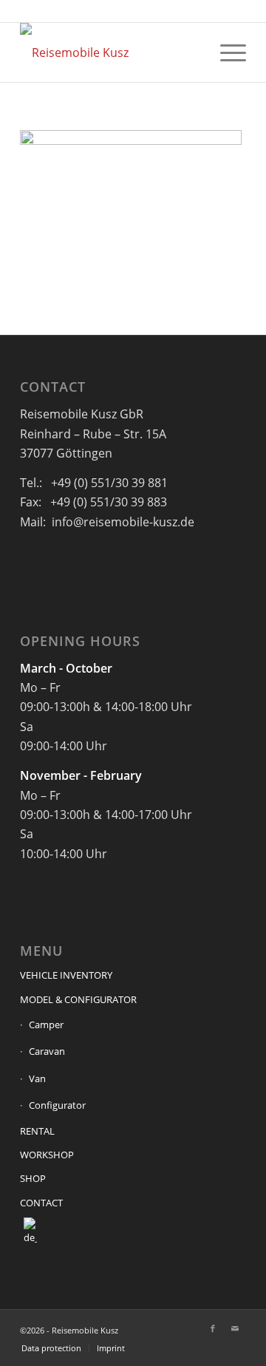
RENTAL (37, 1131)
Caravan (47, 1051)
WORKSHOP (47, 1154)
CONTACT (41, 1202)
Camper (46, 1024)
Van (37, 1078)
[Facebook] (213, 1328)
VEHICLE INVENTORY (66, 975)
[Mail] (235, 1328)
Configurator (57, 1105)
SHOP (33, 1178)
